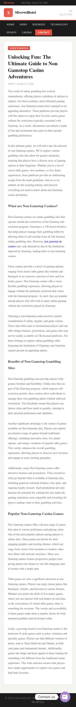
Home (10, 24)
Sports (11, 32)
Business (39, 24)
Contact (43, 32)
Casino (27, 32)
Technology (59, 24)
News (23, 24)
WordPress (38, 702)
